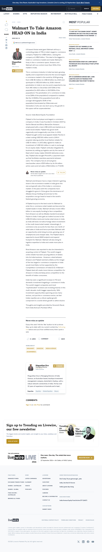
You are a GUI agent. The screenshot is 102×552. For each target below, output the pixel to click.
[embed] (6, 37)
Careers (45, 493)
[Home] (7, 9)
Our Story (45, 482)
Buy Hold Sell (71, 14)
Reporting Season (39, 14)
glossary (28, 482)
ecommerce (31, 352)
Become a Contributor (49, 496)
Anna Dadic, (72, 54)
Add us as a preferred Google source (25, 42)
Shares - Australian (14, 485)
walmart (30, 348)
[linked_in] (6, 48)
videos (27, 485)
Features (45, 489)
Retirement (56, 14)
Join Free (96, 8)
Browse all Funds (14, 498)
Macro (56, 391)
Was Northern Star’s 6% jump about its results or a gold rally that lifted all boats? (84, 64)
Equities (38, 391)
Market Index (46, 509)
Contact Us (46, 500)
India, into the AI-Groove (67, 483)
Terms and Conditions (68, 520)
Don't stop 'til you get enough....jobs (71, 479)
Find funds (87, 14)
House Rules (90, 520)
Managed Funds (13, 478)
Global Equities (47, 391)
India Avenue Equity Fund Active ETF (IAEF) (73, 500)
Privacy (80, 520)
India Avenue (51, 348)
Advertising (46, 478)
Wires (19, 22)
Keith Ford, (72, 69)
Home (13, 22)
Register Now (84, 457)
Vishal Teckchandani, (74, 39)
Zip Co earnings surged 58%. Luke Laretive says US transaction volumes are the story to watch (82, 79)
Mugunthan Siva (42, 365)
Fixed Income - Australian (12, 494)
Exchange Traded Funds (16, 482)
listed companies (31, 478)
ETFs (25, 14)
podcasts (28, 489)
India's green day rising (67, 486)
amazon (40, 348)
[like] (6, 24)
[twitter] (6, 42)
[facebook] (6, 45)
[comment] (6, 30)
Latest (6, 14)
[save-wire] (64, 23)
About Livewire (47, 485)
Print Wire (62, 37)
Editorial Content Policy (50, 520)
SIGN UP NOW (13, 441)
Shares (16, 14)
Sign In (86, 8)
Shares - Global (13, 489)
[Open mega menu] (98, 14)
